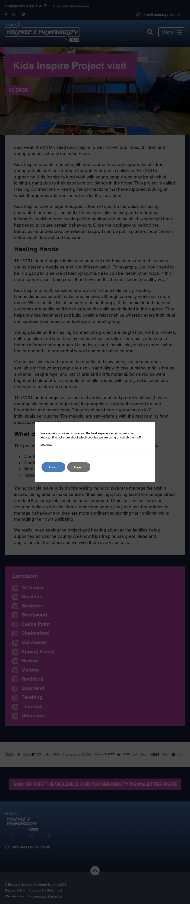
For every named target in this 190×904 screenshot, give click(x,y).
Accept (53, 467)
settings (46, 444)
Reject (78, 467)
